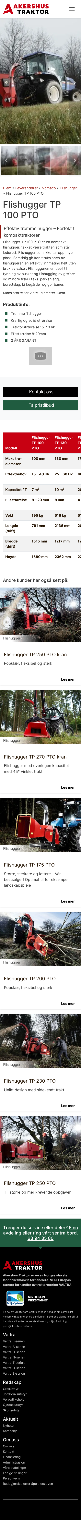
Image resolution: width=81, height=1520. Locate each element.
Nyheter (9, 1426)
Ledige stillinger (15, 1473)
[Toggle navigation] (72, 9)
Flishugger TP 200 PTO (30, 978)
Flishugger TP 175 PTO (29, 865)
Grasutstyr (10, 1389)
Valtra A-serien (14, 1347)
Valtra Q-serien (14, 1368)
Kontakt (8, 1451)
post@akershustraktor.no (18, 1326)
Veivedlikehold (14, 1399)
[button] (6, 82)
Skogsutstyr (12, 1410)
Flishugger (68, 188)
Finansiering (12, 1457)
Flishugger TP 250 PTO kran (35, 654)
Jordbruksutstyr (15, 1394)
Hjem (7, 188)
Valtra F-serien (14, 1341)
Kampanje (10, 1431)
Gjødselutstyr (13, 1405)
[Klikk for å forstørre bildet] (40, 81)
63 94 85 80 (41, 1238)
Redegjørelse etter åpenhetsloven (28, 1484)
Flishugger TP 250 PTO (30, 1183)
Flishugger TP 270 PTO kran (35, 757)
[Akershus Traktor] (26, 8)
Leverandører (26, 188)
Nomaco (49, 188)
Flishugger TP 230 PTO (30, 1081)
